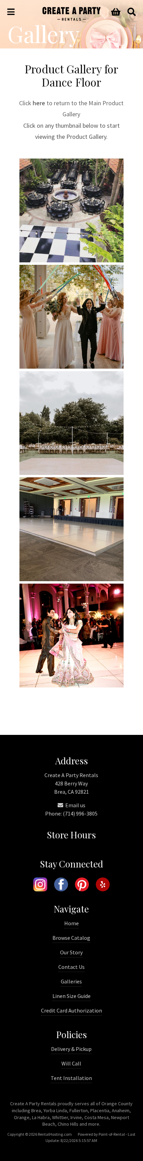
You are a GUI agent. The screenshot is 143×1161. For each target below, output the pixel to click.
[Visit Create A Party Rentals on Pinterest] (82, 885)
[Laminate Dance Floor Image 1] (71, 366)
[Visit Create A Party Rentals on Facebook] (61, 885)
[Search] (131, 12)
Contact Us (71, 966)
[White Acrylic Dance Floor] (71, 579)
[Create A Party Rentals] (71, 18)
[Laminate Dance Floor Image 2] (71, 473)
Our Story (71, 952)
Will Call (71, 1063)
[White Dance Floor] (71, 685)
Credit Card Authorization (71, 1010)
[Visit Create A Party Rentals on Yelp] (103, 885)
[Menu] (11, 12)
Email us (74, 805)
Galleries (71, 981)
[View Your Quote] (115, 12)
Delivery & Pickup (71, 1048)
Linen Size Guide (71, 995)
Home (71, 923)
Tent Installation (71, 1077)
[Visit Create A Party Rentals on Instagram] (40, 885)
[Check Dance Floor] (71, 260)
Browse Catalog (71, 937)
